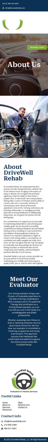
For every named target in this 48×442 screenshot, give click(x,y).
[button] (24, 37)
